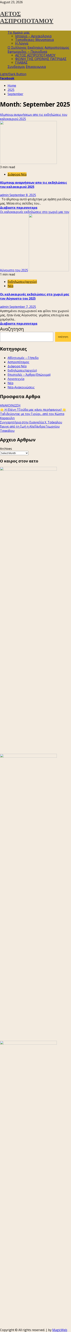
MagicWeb (59, 1330)
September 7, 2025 (22, 307)
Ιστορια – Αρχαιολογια (33, 36)
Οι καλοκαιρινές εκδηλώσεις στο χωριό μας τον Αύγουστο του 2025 (34, 296)
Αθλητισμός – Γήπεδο (23, 358)
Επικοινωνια (36, 66)
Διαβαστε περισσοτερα (18, 207)
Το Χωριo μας (19, 32)
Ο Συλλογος (17, 47)
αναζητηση (63, 336)
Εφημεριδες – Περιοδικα (27, 51)
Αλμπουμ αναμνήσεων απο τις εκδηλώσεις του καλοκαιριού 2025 (33, 184)
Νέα (10, 286)
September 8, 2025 (22, 195)
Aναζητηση (12, 329)
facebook (7, 78)
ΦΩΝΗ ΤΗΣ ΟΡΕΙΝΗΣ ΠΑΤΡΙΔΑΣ (40, 58)
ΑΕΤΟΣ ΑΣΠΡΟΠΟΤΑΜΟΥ (26, 17)
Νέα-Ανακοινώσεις (21, 387)
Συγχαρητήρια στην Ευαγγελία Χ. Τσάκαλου (31, 422)
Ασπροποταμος (56, 47)
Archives (6, 449)
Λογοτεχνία (16, 379)
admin (4, 195)
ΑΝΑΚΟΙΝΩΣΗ (10, 405)
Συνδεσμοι (16, 66)
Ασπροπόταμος (18, 362)
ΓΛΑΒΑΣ (21, 62)
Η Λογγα (21, 43)
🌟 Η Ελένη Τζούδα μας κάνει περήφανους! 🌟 (33, 410)
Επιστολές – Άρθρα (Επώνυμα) (29, 375)
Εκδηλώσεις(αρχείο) (22, 282)
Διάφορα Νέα (17, 174)
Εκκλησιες (35, 47)
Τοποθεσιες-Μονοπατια (34, 39)
